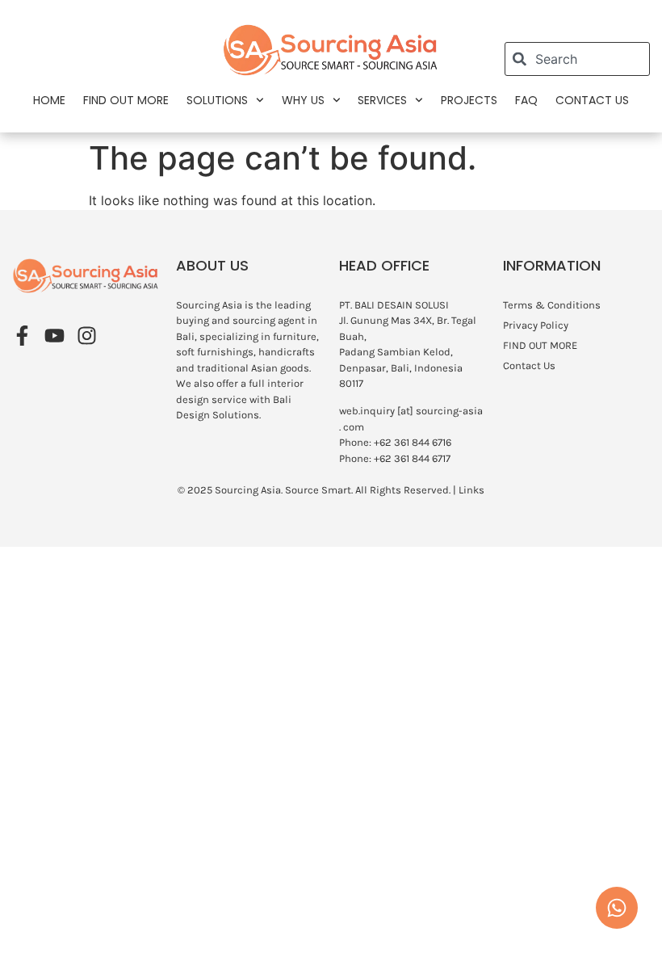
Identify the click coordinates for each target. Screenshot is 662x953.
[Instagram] (87, 335)
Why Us (303, 100)
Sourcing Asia (248, 490)
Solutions (217, 100)
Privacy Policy (535, 325)
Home (49, 100)
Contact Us (592, 100)
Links (471, 490)
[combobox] (577, 59)
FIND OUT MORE (126, 100)
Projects (469, 100)
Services (382, 100)
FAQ (526, 100)
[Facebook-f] (22, 335)
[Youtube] (54, 335)
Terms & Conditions (552, 305)
